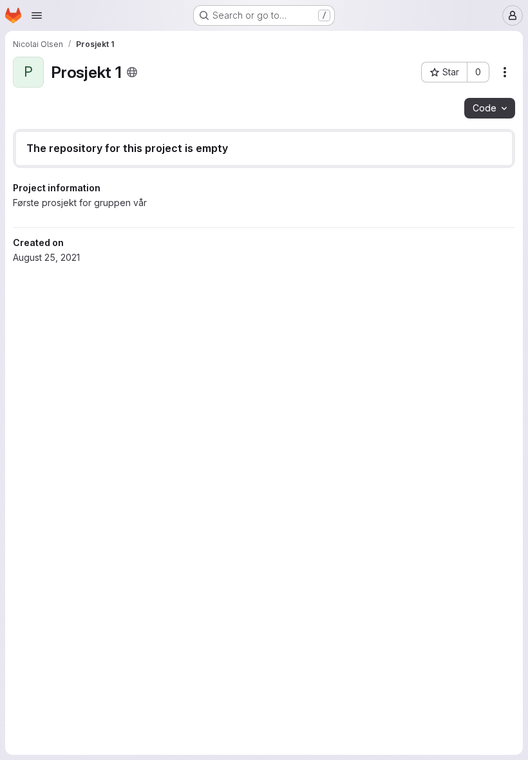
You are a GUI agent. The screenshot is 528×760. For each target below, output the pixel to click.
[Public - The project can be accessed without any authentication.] (132, 72)
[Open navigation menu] (36, 15)
